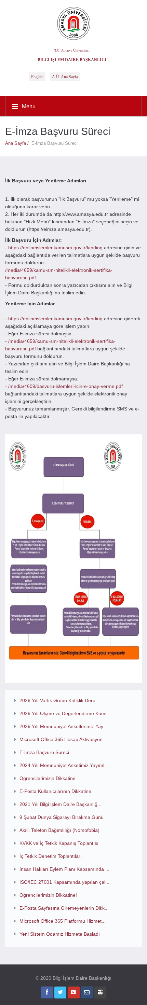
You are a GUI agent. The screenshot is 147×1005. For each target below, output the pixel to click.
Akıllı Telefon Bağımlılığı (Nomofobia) (59, 830)
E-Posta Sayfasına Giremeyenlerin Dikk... (64, 908)
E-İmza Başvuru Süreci (44, 752)
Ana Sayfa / (18, 143)
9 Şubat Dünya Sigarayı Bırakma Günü (61, 817)
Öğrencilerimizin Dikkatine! (48, 895)
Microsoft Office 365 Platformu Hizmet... (62, 921)
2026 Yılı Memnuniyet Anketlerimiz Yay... (63, 726)
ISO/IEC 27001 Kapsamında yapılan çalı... (65, 882)
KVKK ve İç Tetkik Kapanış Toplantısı (58, 843)
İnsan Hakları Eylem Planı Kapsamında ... (64, 869)
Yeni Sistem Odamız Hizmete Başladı (59, 934)
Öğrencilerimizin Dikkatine (47, 778)
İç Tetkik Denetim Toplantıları (50, 856)
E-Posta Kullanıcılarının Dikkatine (55, 791)
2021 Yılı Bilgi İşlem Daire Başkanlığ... (60, 804)
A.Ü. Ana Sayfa (65, 76)
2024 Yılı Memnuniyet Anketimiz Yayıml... (63, 765)
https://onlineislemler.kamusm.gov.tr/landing (55, 247)
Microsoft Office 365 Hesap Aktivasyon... (63, 739)
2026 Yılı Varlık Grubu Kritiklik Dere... (59, 700)
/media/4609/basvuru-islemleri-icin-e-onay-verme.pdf (65, 386)
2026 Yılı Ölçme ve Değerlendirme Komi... (64, 713)
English (37, 76)
